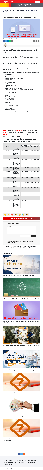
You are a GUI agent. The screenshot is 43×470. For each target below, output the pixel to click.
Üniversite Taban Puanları (20, 462)
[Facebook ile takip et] (19, 454)
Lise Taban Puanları (31, 462)
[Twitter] (6, 41)
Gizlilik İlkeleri (24, 450)
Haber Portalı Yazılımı (8, 468)
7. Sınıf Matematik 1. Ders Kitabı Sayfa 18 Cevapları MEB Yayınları (24, 5)
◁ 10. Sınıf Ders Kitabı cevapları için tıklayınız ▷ (21, 218)
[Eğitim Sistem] (8, 1)
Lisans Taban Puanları (32, 460)
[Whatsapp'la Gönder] (10, 41)
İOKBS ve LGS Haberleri (8, 458)
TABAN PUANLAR (13, 10)
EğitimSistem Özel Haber (12, 45)
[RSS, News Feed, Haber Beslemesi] (24, 454)
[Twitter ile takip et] (21, 454)
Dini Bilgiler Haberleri (20, 458)
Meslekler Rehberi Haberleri (21, 460)
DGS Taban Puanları (20, 10)
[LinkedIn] (8, 41)
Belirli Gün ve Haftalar (8, 460)
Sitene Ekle (30, 450)
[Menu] (36, 2)
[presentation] (7, 5)
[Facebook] (4, 41)
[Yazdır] (12, 41)
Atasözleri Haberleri (31, 458)
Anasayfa (6, 10)
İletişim (20, 450)
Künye (16, 450)
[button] (34, 41)
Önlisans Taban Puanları (8, 462)
